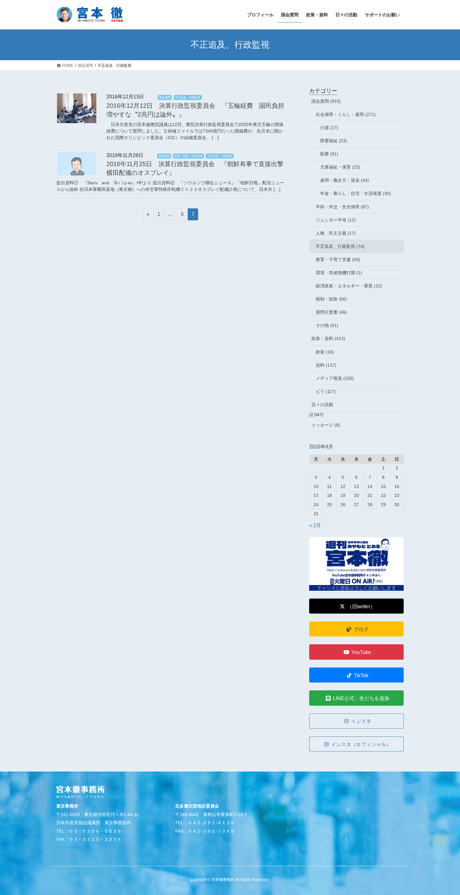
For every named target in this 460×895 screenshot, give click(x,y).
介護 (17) (329, 127)
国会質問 (165, 97)
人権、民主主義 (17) (336, 233)
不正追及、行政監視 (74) (340, 246)
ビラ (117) (326, 391)
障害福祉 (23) (333, 140)
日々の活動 (322, 404)
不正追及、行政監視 (187, 97)
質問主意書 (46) (331, 312)
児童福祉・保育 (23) (340, 167)
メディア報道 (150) (335, 378)
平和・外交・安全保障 (188, 156)
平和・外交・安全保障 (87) (342, 206)
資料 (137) (326, 365)
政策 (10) (325, 351)
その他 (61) (327, 325)
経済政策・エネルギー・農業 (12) (349, 285)
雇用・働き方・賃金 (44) (344, 180)
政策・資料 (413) (328, 338)
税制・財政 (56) (331, 298)
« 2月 (315, 525)
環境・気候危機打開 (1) (339, 272)
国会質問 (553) (326, 101)
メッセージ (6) (325, 424)
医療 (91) (329, 153)
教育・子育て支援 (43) (338, 259)
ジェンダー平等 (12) (336, 219)
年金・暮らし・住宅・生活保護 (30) (355, 193)
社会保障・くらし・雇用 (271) (346, 114)
